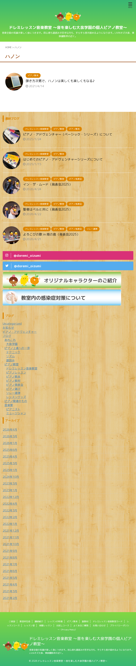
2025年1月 (10, 470)
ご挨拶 (12, 621)
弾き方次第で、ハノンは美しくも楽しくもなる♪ (60, 81)
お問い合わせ (99, 625)
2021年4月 (10, 584)
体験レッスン (45, 625)
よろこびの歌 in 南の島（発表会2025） (51, 234)
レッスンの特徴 (55, 621)
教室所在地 (25, 621)
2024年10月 (11, 477)
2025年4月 (10, 456)
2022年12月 (11, 497)
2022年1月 (10, 524)
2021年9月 (10, 551)
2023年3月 (10, 483)
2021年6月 (10, 571)
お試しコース (62, 625)
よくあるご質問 (80, 625)
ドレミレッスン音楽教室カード (108, 621)
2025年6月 (10, 450)
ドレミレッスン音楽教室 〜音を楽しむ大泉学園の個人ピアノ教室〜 (68, 27)
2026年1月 (10, 443)
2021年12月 (11, 531)
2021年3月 (10, 591)
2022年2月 (10, 517)
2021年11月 (11, 537)
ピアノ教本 (72, 621)
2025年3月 (10, 463)
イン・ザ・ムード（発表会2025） (47, 184)
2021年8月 (10, 557)
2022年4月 (10, 504)
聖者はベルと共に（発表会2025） (47, 209)
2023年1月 (10, 490)
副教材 (85, 621)
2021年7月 (10, 564)
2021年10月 (11, 544)
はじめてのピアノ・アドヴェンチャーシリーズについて (63, 159)
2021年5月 (10, 578)
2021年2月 (10, 598)
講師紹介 (39, 621)
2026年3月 (10, 436)
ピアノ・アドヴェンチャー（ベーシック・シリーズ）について (67, 134)
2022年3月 (10, 510)
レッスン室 (29, 625)
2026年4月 (10, 430)
